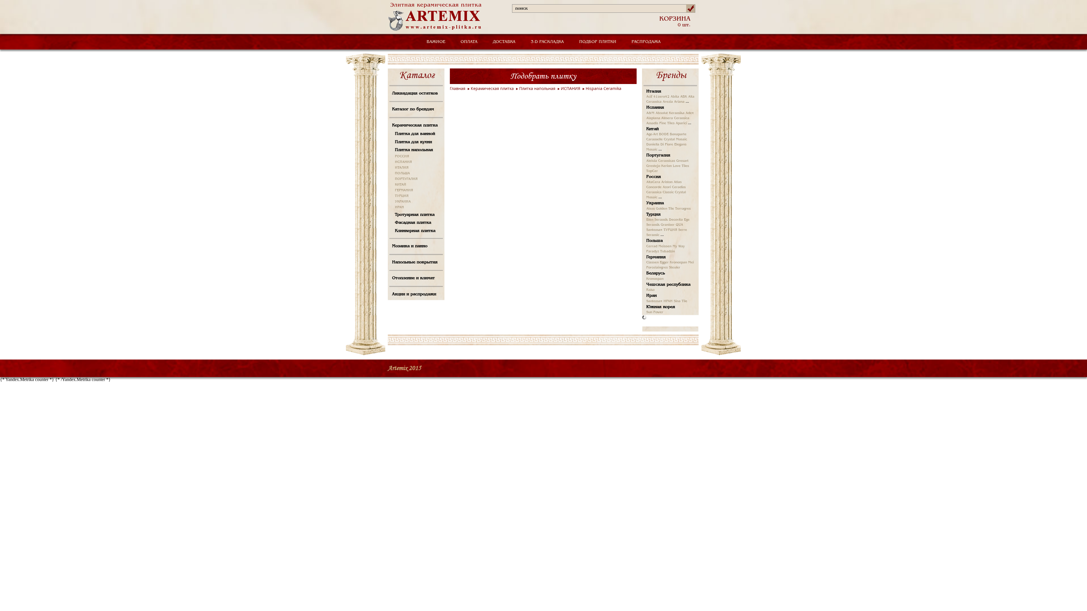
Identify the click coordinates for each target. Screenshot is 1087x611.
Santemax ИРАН (659, 301)
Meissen (664, 246)
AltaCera (653, 182)
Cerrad (651, 246)
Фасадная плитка (413, 223)
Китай (652, 129)
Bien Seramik (657, 219)
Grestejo (653, 166)
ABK (683, 96)
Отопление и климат (413, 278)
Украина (655, 203)
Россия (653, 177)
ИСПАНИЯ (403, 162)
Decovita (676, 219)
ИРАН (399, 207)
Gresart (682, 161)
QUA (679, 225)
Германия (656, 257)
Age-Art (652, 134)
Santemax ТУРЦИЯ (661, 230)
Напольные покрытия (415, 262)
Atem (650, 208)
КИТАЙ (400, 184)
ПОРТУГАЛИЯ (406, 179)
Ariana (679, 102)
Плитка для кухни (413, 142)
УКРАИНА (403, 201)
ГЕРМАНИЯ (404, 190)
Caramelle (654, 139)
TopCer (652, 171)
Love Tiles (681, 166)
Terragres (683, 208)
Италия (653, 91)
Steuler (674, 267)
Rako (650, 290)
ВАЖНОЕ (436, 42)
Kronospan (678, 262)
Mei (691, 262)
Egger (664, 262)
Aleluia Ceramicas (660, 161)
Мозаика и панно (409, 246)
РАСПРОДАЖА (646, 42)
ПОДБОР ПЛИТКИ (597, 42)
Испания (655, 107)
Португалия (658, 155)
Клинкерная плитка (415, 231)
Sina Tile (680, 301)
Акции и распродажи (414, 294)
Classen (652, 262)
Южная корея (660, 307)
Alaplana (653, 118)
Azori (667, 187)
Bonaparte (678, 134)
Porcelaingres (657, 267)
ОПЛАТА (469, 42)
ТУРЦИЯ (401, 196)
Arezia (668, 102)
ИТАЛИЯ (401, 167)
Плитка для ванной (415, 134)
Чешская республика (668, 285)
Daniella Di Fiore (659, 144)
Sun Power (654, 312)
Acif (649, 96)
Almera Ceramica (675, 118)
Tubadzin (667, 251)
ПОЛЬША (402, 173)
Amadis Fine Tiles (660, 123)
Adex (690, 113)
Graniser (668, 225)
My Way (679, 246)
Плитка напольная (414, 150)
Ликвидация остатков (415, 93)
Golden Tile (665, 208)
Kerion (666, 166)
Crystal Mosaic (675, 139)
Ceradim (679, 187)
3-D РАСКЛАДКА (547, 42)
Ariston (667, 182)
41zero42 (661, 96)
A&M (650, 113)
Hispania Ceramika (603, 88)
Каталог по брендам (413, 109)
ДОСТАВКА (504, 42)
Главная (457, 88)
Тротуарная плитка (415, 215)
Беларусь (655, 273)
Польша (654, 241)
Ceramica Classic (660, 192)
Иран (651, 296)
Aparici (681, 123)
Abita (675, 96)
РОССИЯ (402, 156)
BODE (664, 134)
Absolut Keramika (670, 113)
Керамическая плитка (415, 125)
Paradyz (652, 251)
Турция (653, 214)
